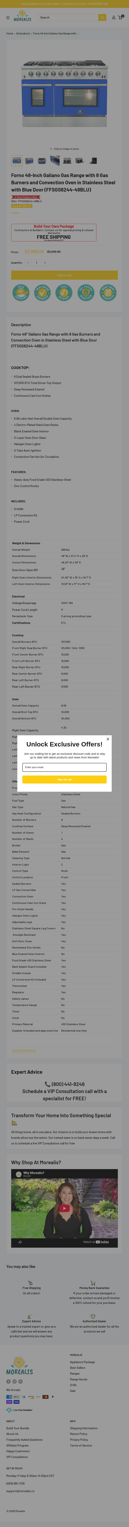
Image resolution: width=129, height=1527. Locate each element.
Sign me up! (64, 779)
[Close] (108, 739)
